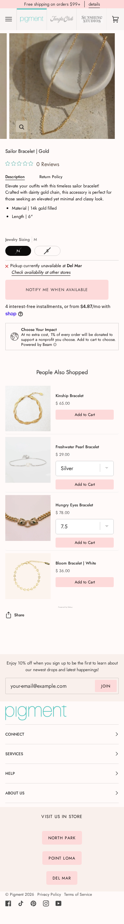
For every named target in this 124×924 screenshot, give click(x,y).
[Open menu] (15, 19)
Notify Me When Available (57, 290)
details (94, 4)
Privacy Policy (49, 894)
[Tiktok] (21, 903)
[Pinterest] (33, 903)
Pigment (16, 894)
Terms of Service (78, 894)
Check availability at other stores (41, 272)
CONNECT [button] (14, 734)
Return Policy (50, 177)
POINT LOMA (62, 858)
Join (105, 686)
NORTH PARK (62, 838)
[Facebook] (8, 903)
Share (19, 615)
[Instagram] (46, 903)
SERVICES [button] (14, 754)
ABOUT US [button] (14, 793)
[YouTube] (59, 903)
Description (15, 177)
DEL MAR (62, 878)
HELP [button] (10, 773)
